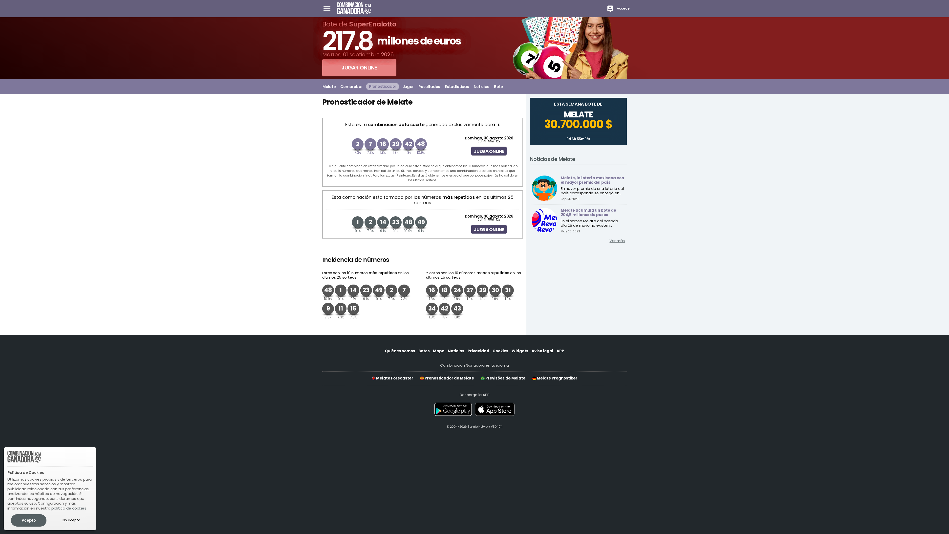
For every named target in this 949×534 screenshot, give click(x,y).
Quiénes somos (400, 351)
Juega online (489, 151)
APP (560, 351)
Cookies (500, 351)
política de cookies (68, 508)
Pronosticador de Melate (449, 378)
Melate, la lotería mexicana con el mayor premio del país (592, 180)
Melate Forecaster (394, 378)
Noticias (456, 351)
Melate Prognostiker (556, 378)
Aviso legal (542, 351)
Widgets (520, 351)
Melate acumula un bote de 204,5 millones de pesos (588, 212)
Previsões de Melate (505, 378)
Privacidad (478, 351)
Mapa (439, 351)
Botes (424, 351)
